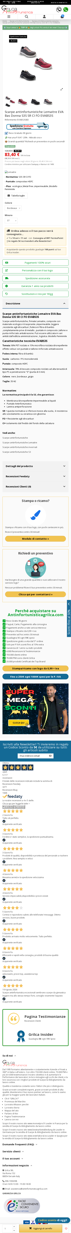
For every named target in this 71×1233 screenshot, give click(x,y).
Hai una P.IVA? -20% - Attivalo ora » (25, 137)
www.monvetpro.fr (36, 1123)
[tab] (35, 304)
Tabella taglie (18, 195)
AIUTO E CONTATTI (59, 2)
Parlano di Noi (11, 1113)
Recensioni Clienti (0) (18, 486)
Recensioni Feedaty (17, 476)
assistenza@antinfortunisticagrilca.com (29, 1188)
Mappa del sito (12, 1110)
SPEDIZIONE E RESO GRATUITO (35, 2)
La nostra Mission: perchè (17, 1104)
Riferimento (11, 119)
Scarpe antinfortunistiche (15, 437)
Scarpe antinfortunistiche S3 (16, 451)
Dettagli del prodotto (19, 466)
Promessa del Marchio (15, 1101)
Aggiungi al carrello (42, 1228)
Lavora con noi (11, 1119)
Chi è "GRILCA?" (12, 1098)
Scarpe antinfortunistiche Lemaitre (19, 442)
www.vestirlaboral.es (37, 1135)
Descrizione (13, 303)
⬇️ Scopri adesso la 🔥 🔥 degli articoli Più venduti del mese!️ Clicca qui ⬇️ (35, 27)
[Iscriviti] (50, 755)
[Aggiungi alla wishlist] (66, 1229)
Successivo (20, 806)
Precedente (8, 806)
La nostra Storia (12, 1107)
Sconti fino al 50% (69, 622)
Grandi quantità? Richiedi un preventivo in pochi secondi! (36, 141)
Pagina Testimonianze (15, 1116)
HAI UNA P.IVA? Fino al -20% (12, 2)
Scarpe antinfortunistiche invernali (19, 447)
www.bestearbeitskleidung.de (41, 1129)
